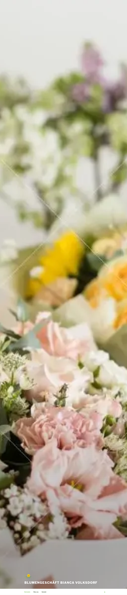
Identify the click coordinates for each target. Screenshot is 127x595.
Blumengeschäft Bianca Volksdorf (60, 583)
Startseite (27, 592)
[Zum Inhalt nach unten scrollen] (105, 592)
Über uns (35, 592)
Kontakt (44, 592)
